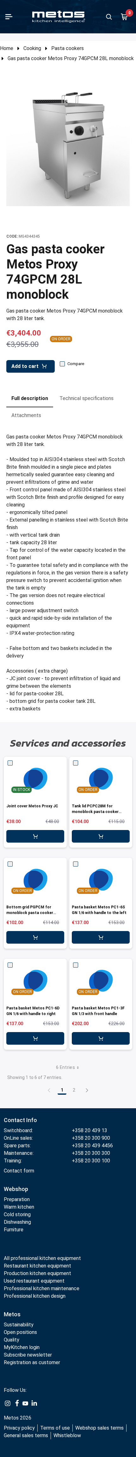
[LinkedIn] (34, 1403)
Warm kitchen (19, 1207)
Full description (29, 398)
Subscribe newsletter (28, 1355)
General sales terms (26, 1435)
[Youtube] (25, 1403)
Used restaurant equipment (34, 1281)
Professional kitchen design (34, 1296)
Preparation (17, 1199)
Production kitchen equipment (37, 1273)
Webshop (16, 1189)
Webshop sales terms (99, 1428)
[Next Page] (87, 1090)
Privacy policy (19, 1428)
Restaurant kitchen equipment (38, 1266)
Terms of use (55, 1428)
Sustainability (19, 1325)
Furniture (13, 1230)
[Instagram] (7, 1403)
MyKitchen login (22, 1347)
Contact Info (20, 1120)
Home (6, 48)
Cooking (32, 48)
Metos (12, 1314)
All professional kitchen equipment (42, 1258)
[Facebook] (16, 1403)
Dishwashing (17, 1222)
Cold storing (17, 1214)
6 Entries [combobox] (65, 1067)
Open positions (20, 1332)
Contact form (19, 1171)
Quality (11, 1340)
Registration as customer (32, 1362)
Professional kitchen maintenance (41, 1288)
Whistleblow (67, 1435)
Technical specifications (86, 398)
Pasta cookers (67, 48)
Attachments (26, 415)
